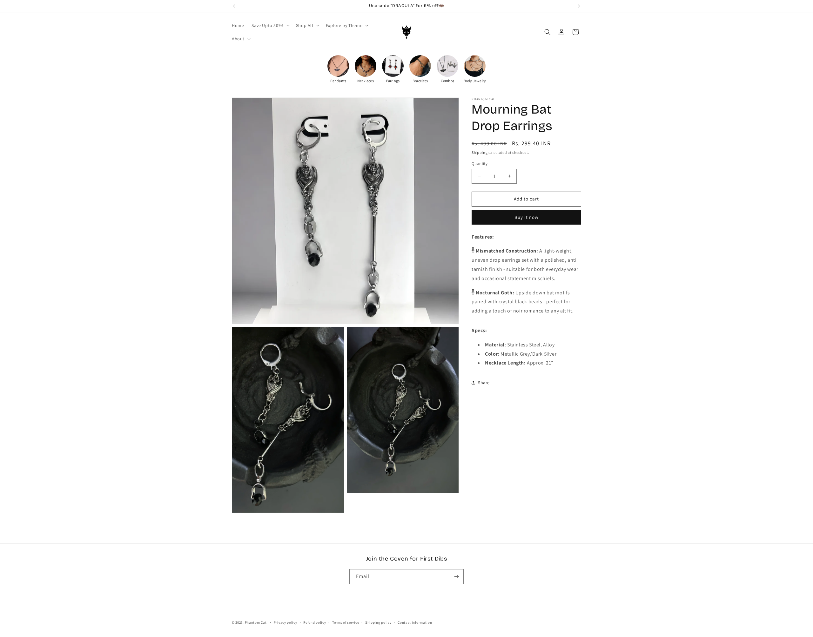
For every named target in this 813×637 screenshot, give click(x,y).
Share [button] (484, 382)
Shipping (480, 152)
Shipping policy (378, 622)
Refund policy (314, 622)
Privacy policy (285, 622)
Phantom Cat (256, 622)
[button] (270, 25)
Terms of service (345, 622)
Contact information (415, 622)
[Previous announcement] (234, 6)
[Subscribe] (456, 576)
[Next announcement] (579, 6)
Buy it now (526, 217)
